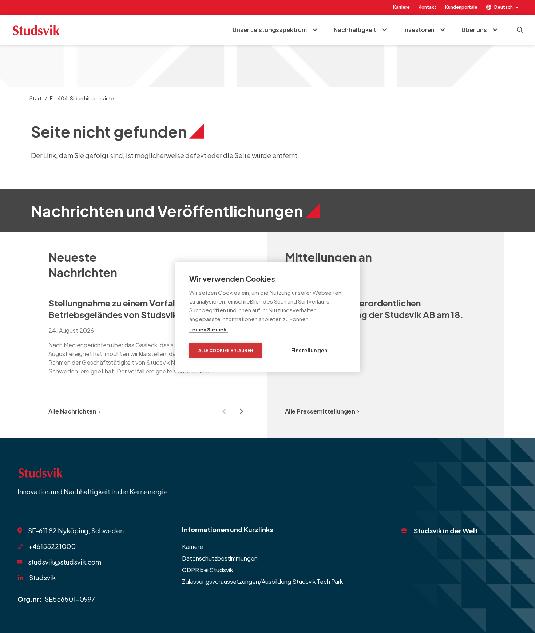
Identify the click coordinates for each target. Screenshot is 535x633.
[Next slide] (241, 411)
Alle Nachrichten (72, 411)
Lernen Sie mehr (208, 329)
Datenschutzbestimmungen (220, 558)
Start (35, 98)
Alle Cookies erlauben (225, 350)
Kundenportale (461, 7)
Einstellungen (309, 350)
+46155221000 (52, 546)
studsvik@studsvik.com (64, 562)
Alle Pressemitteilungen (320, 411)
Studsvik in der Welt (446, 530)
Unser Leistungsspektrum (270, 29)
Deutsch (503, 7)
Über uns (474, 29)
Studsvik (42, 577)
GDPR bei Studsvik (207, 570)
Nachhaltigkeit (355, 29)
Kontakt (427, 7)
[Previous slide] (224, 411)
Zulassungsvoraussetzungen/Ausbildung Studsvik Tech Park (262, 581)
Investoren (419, 29)
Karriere (401, 7)
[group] (149, 339)
